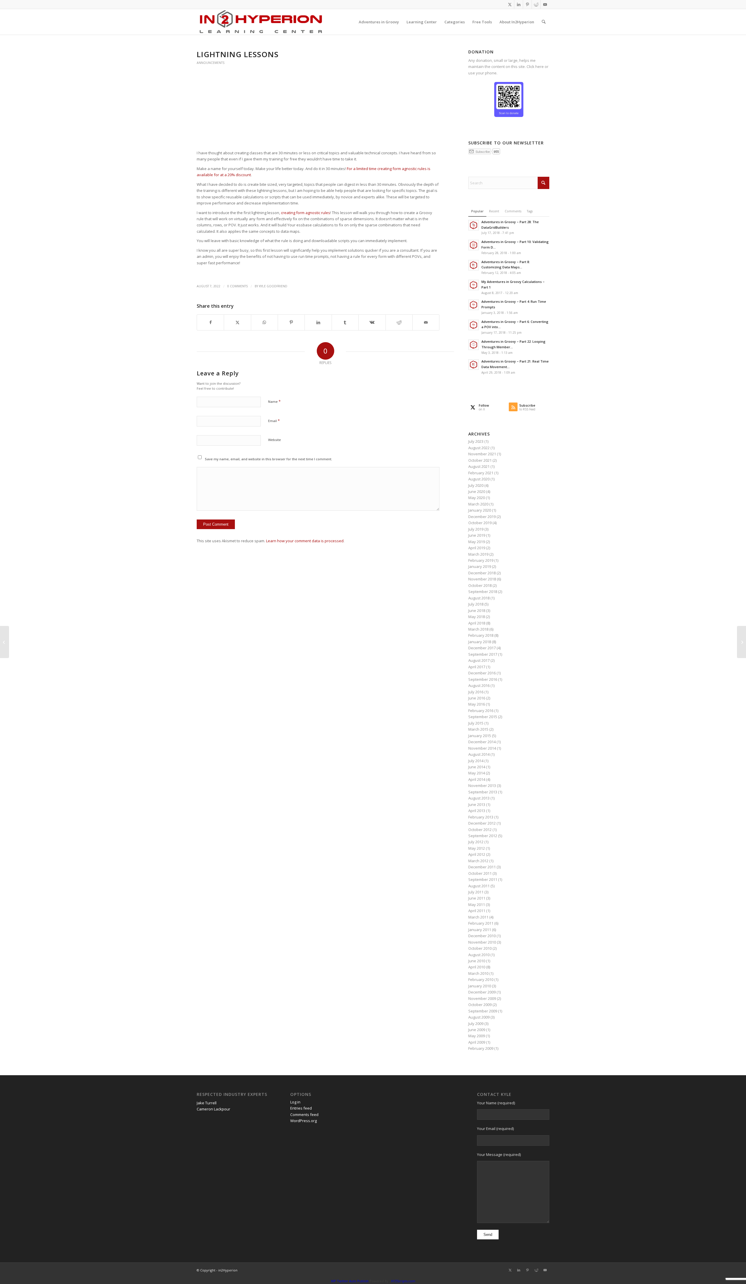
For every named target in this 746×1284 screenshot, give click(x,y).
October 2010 (480, 948)
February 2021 (480, 472)
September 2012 (482, 835)
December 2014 (482, 741)
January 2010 (479, 986)
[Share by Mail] (426, 322)
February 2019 (480, 560)
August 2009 (479, 1017)
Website (274, 440)
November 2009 (482, 998)
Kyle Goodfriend (273, 286)
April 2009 (476, 1042)
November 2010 (482, 942)
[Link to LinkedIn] (518, 4)
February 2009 (480, 1048)
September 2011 (482, 879)
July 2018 (475, 604)
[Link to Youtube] (545, 4)
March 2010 (478, 973)
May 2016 (476, 704)
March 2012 (478, 860)
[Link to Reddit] (536, 4)
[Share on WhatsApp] (264, 322)
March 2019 (478, 554)
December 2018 (482, 572)
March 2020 (478, 504)
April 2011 (476, 910)
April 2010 (476, 967)
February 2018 (480, 635)
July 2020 (475, 485)
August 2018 (479, 598)
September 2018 (482, 591)
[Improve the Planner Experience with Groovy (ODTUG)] (4, 642)
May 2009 (476, 1035)
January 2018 (479, 641)
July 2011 (475, 892)
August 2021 (479, 466)
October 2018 (480, 585)
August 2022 (479, 447)
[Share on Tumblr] (345, 322)
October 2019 (480, 522)
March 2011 (478, 917)
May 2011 (476, 904)
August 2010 (479, 954)
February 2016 (480, 710)
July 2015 (475, 723)
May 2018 (476, 616)
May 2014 (476, 773)
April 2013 (476, 810)
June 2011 (476, 898)
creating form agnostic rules (305, 212)
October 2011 (480, 873)
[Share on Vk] (372, 322)
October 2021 (480, 460)
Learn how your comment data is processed (305, 540)
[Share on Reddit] (399, 322)
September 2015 (482, 716)
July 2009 (475, 1023)
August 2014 (479, 754)
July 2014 (475, 760)
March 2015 (478, 729)
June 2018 (476, 610)
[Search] (543, 22)
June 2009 (476, 1029)
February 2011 (480, 923)
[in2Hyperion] (261, 22)
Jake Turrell (207, 1102)
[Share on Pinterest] (291, 322)
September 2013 (482, 792)
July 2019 (475, 529)
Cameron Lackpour (213, 1109)
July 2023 (475, 441)
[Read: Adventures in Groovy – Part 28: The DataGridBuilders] (473, 225)
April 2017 (476, 666)
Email (274, 420)
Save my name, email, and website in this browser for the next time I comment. (268, 459)
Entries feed (301, 1108)
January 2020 (479, 510)
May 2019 (476, 541)
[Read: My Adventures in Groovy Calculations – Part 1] (473, 285)
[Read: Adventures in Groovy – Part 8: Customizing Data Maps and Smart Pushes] (473, 265)
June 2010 (476, 960)
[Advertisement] (318, 105)
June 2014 (476, 766)
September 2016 (482, 679)
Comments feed (304, 1114)
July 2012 (475, 841)
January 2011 (479, 929)
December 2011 (482, 867)
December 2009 (482, 992)
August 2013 (479, 798)
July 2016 (475, 692)
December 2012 (482, 823)
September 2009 (482, 1011)
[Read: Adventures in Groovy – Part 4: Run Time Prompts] (473, 305)
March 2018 (478, 629)
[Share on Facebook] (210, 322)
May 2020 (476, 497)
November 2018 (482, 579)
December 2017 (482, 647)
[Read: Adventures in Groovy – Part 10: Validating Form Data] (473, 245)
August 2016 (479, 685)
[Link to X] (510, 4)
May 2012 (476, 848)
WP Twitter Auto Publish (350, 1281)
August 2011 (479, 885)
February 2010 (480, 979)
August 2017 (479, 660)
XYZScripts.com (403, 1281)
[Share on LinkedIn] (318, 322)
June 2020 (476, 491)
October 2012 (480, 829)
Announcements (210, 63)
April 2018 (476, 623)
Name (274, 401)
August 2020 (479, 479)
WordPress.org (303, 1120)
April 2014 (476, 779)
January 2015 (479, 735)
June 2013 (476, 804)
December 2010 (482, 935)
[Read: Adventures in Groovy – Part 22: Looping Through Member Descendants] (473, 345)
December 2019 (482, 516)
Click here (535, 66)
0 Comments (237, 286)
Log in (295, 1102)
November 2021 (482, 453)
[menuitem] (379, 22)
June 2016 (476, 698)
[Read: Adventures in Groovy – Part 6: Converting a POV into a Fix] (473, 325)
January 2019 (479, 566)
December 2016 (482, 673)
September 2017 (482, 654)
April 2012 (476, 854)
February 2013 (480, 817)
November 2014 (482, 748)
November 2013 (482, 785)
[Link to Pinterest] (527, 4)
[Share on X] (237, 322)
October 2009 (480, 1004)
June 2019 (476, 535)
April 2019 (476, 547)
